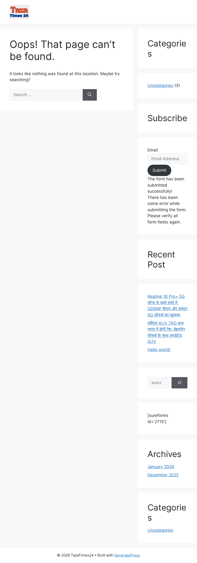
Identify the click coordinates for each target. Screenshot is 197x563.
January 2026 (161, 466)
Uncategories (160, 85)
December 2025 (163, 474)
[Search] (90, 95)
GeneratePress (127, 555)
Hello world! (159, 349)
